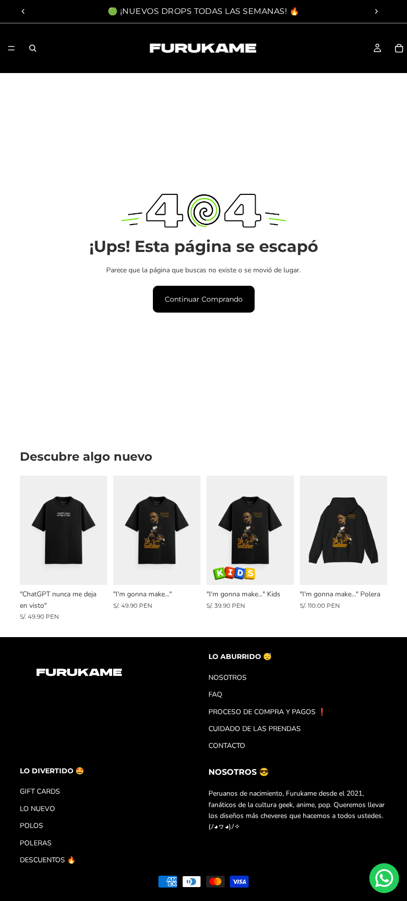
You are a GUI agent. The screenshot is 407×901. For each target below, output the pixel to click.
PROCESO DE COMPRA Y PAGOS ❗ (267, 712)
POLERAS (36, 843)
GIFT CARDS (40, 792)
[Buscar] (33, 48)
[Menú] (11, 48)
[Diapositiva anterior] (23, 11)
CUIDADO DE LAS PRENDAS (254, 729)
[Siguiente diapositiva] (376, 11)
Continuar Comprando (204, 299)
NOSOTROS (227, 677)
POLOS (31, 825)
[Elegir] (92, 570)
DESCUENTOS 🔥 (47, 860)
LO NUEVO (37, 809)
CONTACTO (226, 745)
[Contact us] (384, 878)
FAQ (215, 694)
